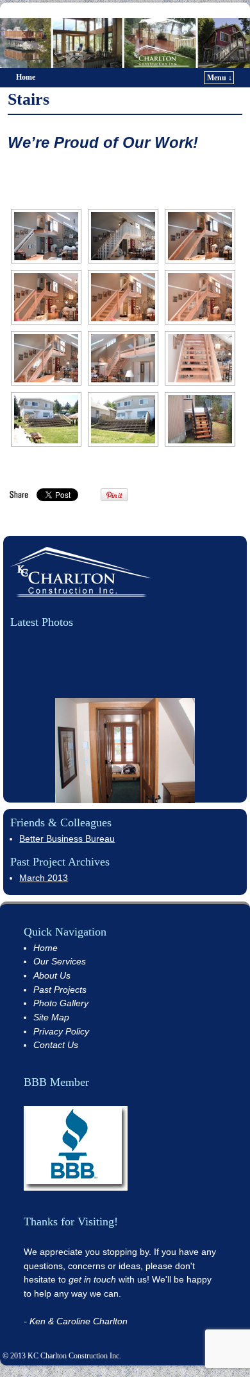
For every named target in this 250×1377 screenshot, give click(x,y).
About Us (52, 975)
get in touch (92, 1279)
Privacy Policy (61, 1031)
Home (25, 77)
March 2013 (43, 878)
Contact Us (55, 1045)
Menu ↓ (219, 77)
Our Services (59, 961)
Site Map (51, 1017)
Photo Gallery (60, 1003)
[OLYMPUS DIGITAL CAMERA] (46, 419)
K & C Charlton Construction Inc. (127, 10)
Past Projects (60, 989)
